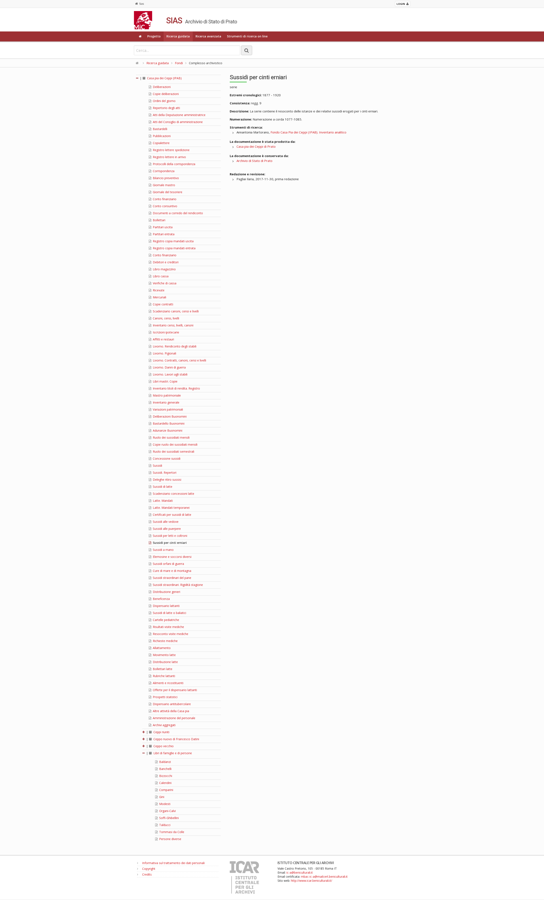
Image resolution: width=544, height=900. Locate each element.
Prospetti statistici (164, 697)
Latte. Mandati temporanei (171, 508)
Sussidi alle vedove (165, 522)
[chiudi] (143, 753)
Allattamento (161, 648)
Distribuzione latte (165, 662)
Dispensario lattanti (166, 606)
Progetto (154, 36)
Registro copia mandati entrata (174, 248)
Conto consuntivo (164, 206)
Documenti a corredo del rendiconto (177, 213)
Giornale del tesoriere (167, 192)
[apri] (143, 732)
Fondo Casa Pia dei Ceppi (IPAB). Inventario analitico (308, 132)
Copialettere (161, 143)
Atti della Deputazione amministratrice (178, 115)
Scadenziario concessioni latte (173, 494)
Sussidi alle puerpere (166, 529)
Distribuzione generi (166, 592)
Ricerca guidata (178, 36)
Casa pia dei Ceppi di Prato (256, 146)
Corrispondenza (163, 171)
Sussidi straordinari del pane (171, 578)
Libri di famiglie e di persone (172, 753)
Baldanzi (164, 762)
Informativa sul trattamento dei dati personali (173, 863)
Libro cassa (160, 276)
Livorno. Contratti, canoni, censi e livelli (179, 360)
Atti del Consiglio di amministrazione (177, 122)
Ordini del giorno (164, 101)
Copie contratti (162, 304)
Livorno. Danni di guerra (169, 367)
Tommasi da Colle (171, 832)
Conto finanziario (164, 199)
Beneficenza (161, 599)
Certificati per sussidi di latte (171, 515)
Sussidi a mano (163, 550)
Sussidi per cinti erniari (169, 543)
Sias (141, 4)
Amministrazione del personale (173, 718)
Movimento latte (164, 655)
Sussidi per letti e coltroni (169, 536)
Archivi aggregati (164, 725)
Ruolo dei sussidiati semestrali (173, 451)
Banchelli (164, 769)
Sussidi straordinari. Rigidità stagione (177, 585)
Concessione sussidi (166, 458)
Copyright (148, 869)
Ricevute (158, 290)
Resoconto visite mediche (170, 634)
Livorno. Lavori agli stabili (169, 374)
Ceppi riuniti (161, 732)
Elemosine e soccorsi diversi (171, 557)
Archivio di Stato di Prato (254, 161)
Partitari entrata (163, 234)
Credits (146, 874)
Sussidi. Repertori (164, 473)
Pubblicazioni (161, 136)
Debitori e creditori (165, 262)
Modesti (164, 804)
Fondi (179, 63)
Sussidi (157, 465)
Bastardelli (159, 129)
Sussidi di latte (162, 487)
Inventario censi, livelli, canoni (172, 325)
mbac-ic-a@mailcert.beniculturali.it (324, 876)
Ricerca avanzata (208, 36)
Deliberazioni (161, 87)
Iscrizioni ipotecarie (165, 332)
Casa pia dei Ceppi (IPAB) (164, 78)
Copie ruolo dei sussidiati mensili (174, 444)
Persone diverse (169, 839)
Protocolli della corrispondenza (173, 164)
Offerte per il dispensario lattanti (174, 690)
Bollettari (158, 220)
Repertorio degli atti (166, 108)
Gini (161, 797)
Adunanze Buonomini (167, 430)
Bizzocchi (165, 776)
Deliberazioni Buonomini (169, 416)
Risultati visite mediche (168, 627)
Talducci (164, 825)
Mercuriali (159, 297)
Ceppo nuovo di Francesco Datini (176, 739)
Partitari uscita (162, 227)
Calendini (164, 783)
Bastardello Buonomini (168, 423)
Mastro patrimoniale (166, 395)
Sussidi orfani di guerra (168, 564)
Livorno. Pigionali (164, 353)
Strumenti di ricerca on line (247, 36)
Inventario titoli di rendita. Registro (176, 388)
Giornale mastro (163, 185)
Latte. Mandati (162, 501)
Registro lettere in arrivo (169, 157)
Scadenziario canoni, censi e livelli (175, 311)
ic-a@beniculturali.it (299, 872)
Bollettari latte (162, 669)
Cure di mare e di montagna (171, 571)
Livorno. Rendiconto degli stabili (174, 346)
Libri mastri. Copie (164, 381)
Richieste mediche (165, 641)
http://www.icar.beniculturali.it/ (311, 881)
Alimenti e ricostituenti (167, 683)
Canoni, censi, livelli (165, 318)
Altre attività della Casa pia (170, 711)
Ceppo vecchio (163, 746)
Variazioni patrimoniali (167, 409)
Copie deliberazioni (165, 94)
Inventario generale (165, 402)
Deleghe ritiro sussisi (166, 480)
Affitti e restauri (163, 339)
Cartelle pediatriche (165, 620)
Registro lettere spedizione (171, 150)
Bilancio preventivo (165, 178)
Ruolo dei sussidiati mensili (171, 437)
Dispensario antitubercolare (171, 704)
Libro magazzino (164, 269)
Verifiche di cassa (164, 283)
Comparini (165, 790)
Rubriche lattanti (163, 676)
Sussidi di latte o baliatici (169, 613)
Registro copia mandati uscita (173, 241)
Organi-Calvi (167, 811)
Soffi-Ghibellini (168, 818)
